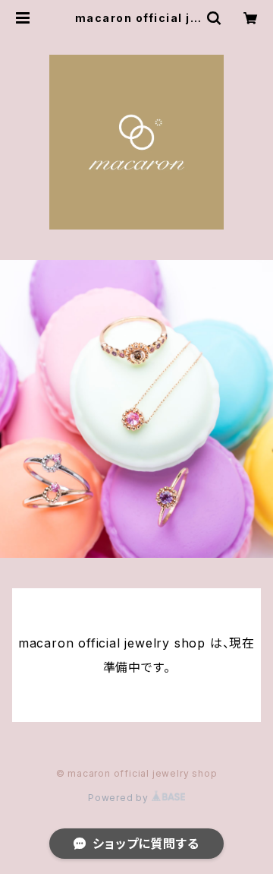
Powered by (120, 797)
